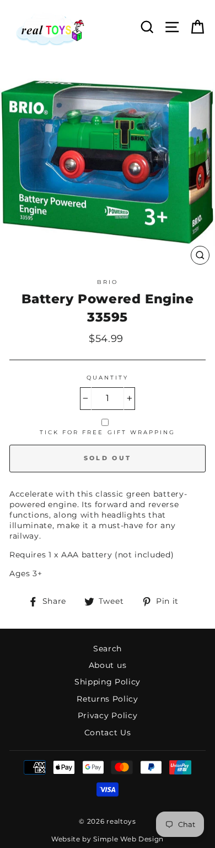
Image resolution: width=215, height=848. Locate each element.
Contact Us (107, 732)
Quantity (107, 377)
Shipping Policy (107, 681)
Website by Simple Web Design (107, 839)
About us (107, 665)
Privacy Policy (108, 715)
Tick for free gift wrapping (108, 432)
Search (107, 648)
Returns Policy (107, 698)
